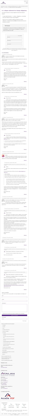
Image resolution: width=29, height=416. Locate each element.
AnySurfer (5, 410)
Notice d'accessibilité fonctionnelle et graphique (8, 323)
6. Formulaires (6, 7)
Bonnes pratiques (4, 350)
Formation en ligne (16, 414)
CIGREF (21, 410)
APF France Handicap (9, 410)
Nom (3, 295)
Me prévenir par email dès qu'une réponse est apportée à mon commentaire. (13, 313)
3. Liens (3, 328)
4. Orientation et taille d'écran (5, 329)
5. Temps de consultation (5, 331)
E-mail (3, 299)
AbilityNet (3, 410)
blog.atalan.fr (4, 383)
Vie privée (19, 413)
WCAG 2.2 (3, 354)
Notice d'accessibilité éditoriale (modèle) (7, 360)
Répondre (25, 81)
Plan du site (9, 413)
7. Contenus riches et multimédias (6, 347)
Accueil (6, 6)
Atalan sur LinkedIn (4, 384)
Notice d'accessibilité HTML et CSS (6, 356)
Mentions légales (14, 413)
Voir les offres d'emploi (4, 367)
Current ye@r (4, 317)
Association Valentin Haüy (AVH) (16, 410)
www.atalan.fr (5, 382)
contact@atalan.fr (5, 378)
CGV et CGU (5, 413)
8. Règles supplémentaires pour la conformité (7, 348)
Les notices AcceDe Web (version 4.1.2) (13, 6)
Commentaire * (4, 303)
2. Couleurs (3, 326)
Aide (2, 413)
